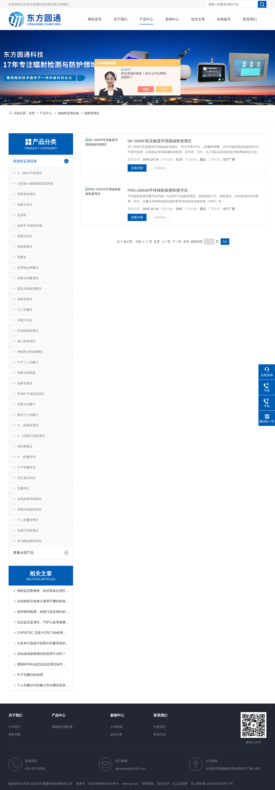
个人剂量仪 (24, 309)
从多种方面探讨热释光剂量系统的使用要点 (43, 643)
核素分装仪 (24, 204)
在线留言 (224, 19)
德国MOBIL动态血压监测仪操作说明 (43, 664)
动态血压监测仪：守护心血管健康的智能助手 (43, 622)
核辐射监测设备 (68, 113)
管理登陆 (148, 783)
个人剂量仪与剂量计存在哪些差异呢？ (43, 685)
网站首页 (95, 19)
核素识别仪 (24, 236)
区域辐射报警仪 (27, 330)
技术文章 (198, 19)
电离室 (21, 257)
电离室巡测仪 (26, 194)
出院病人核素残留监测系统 (35, 183)
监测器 (21, 215)
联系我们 (250, 19)
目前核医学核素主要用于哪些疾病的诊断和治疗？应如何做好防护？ (43, 601)
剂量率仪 (23, 488)
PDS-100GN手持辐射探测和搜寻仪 (158, 190)
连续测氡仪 (24, 446)
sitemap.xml (130, 783)
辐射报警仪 (24, 299)
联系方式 (160, 734)
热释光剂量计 (26, 404)
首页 (32, 113)
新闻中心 (172, 19)
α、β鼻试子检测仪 (29, 173)
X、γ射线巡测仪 (28, 425)
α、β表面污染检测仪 (31, 435)
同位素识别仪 (26, 478)
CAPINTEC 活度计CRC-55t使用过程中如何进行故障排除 (43, 632)
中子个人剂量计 (27, 362)
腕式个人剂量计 (27, 414)
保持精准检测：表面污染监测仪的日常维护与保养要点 (43, 611)
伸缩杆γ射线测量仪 (30, 351)
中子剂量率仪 (26, 467)
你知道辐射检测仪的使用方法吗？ (41, 653)
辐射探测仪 (91, 113)
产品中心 (146, 19)
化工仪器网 (179, 783)
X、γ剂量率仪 (26, 457)
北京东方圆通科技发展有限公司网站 (45, 4)
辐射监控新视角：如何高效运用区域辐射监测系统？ (43, 590)
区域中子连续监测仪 (30, 393)
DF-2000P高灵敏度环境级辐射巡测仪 (160, 141)
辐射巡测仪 (24, 383)
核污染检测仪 (26, 341)
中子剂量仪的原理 (30, 674)
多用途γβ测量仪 (28, 267)
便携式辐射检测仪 (29, 509)
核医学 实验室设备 (29, 225)
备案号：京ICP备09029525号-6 (97, 783)
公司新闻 (116, 726)
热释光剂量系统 (27, 278)
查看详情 (137, 168)
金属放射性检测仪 (29, 499)
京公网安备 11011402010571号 (212, 783)
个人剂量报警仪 (27, 520)
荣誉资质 (15, 734)
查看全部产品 (23, 552)
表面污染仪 (24, 320)
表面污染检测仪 (27, 530)
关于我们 (120, 19)
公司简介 (15, 726)
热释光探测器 (26, 372)
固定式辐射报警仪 (29, 288)
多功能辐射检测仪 (29, 541)
